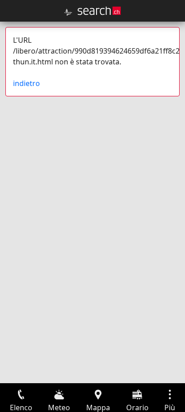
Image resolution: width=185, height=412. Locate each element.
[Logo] (99, 10)
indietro (26, 83)
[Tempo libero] (68, 12)
